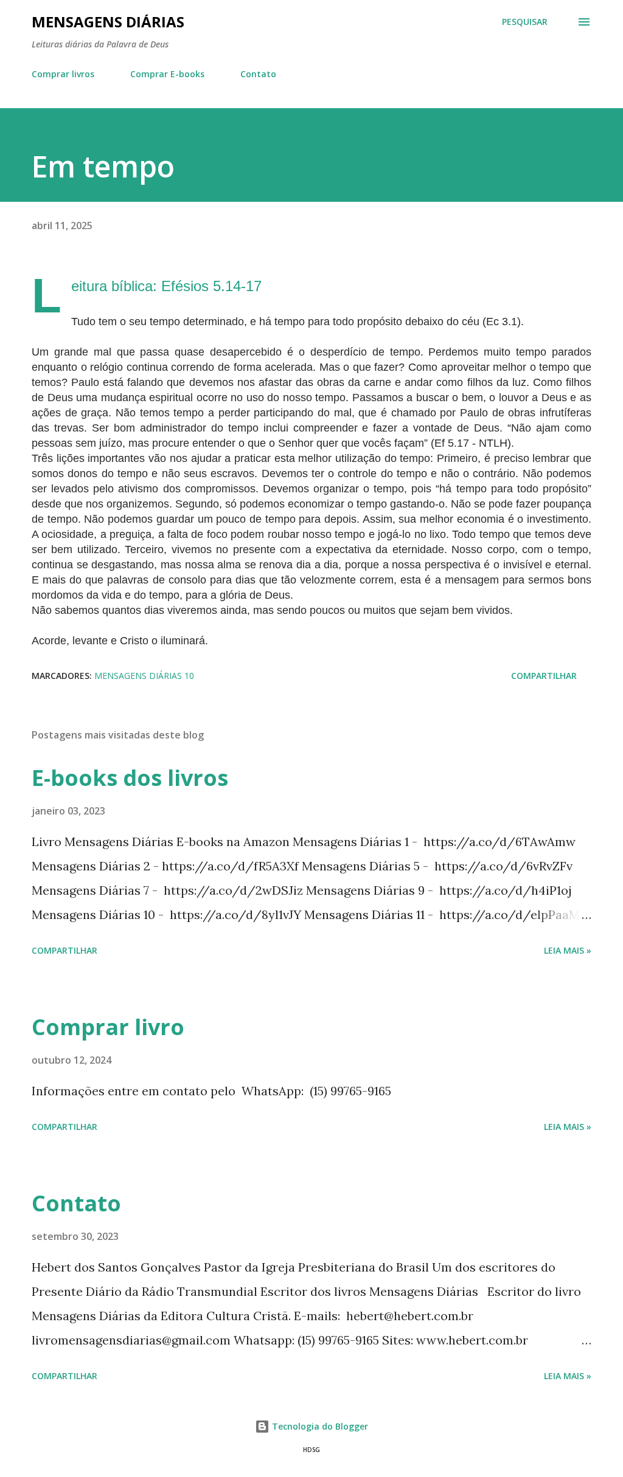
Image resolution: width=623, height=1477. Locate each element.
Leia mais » (567, 950)
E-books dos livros (130, 778)
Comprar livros (63, 74)
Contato (258, 74)
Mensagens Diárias (108, 22)
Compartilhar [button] (544, 675)
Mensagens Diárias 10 (144, 675)
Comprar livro (108, 1027)
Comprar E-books (167, 74)
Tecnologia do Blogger (319, 1426)
